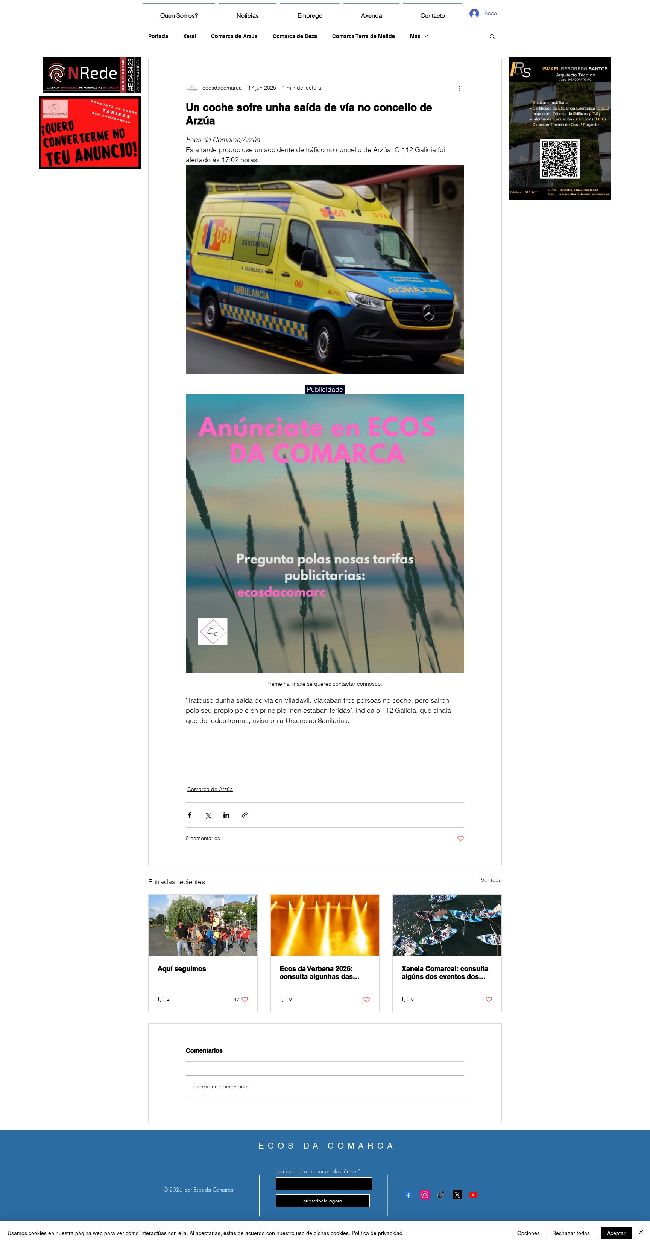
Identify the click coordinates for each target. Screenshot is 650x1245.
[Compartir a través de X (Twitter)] (207, 815)
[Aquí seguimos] (203, 925)
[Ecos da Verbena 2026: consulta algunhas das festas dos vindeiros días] (325, 925)
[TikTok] (441, 1194)
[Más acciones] (459, 87)
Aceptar (616, 1233)
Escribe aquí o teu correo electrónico (316, 1171)
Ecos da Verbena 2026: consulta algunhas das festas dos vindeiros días (320, 972)
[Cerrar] (640, 1233)
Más (415, 36)
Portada (158, 36)
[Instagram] (425, 1194)
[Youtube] (473, 1194)
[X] (457, 1194)
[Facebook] (408, 1194)
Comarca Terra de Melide (363, 36)
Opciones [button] (528, 1233)
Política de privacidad (377, 1233)
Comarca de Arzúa (234, 36)
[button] (492, 36)
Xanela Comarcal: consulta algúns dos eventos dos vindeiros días (445, 972)
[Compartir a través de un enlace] (244, 815)
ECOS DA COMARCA (327, 1146)
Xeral (189, 36)
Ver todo (491, 880)
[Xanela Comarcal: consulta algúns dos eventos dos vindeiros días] (447, 925)
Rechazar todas (571, 1233)
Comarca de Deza (295, 36)
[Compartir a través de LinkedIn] (226, 815)
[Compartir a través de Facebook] (189, 815)
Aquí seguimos (182, 969)
